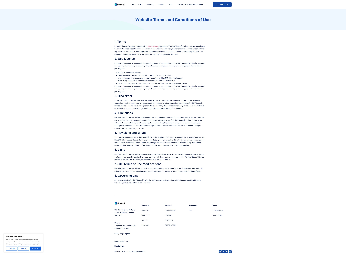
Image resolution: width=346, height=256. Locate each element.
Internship (145, 225)
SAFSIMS (168, 215)
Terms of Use (217, 215)
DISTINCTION (170, 225)
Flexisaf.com (153, 46)
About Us (145, 210)
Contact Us (146, 215)
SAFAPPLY (169, 220)
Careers (144, 220)
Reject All (23, 248)
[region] (23, 242)
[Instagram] (230, 251)
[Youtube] (226, 251)
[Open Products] (140, 4)
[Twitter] (223, 251)
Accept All (35, 248)
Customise (12, 248)
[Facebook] (220, 251)
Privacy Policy (217, 210)
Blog (190, 210)
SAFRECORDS (170, 210)
